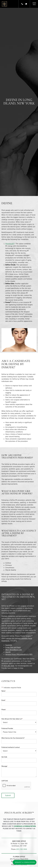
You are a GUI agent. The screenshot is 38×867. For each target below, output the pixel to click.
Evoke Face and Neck (13, 647)
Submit (8, 795)
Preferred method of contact (10, 747)
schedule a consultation (25, 826)
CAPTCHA (4, 781)
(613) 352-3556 (8, 666)
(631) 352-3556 (21, 849)
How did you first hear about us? (12, 719)
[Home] (4, 4)
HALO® (8, 652)
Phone (3, 709)
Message (4, 766)
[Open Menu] (34, 4)
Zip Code (4, 757)
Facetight (8, 645)
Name (3, 691)
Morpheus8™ (10, 244)
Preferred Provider (7, 728)
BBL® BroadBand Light (13, 650)
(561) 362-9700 (21, 865)
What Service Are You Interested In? (12, 738)
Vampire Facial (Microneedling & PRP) (19, 654)
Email (3, 700)
